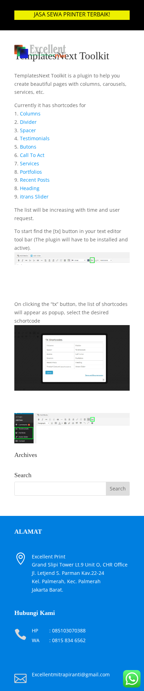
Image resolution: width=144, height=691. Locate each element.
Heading (29, 188)
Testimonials (35, 138)
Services (29, 163)
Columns (30, 113)
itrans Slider (34, 196)
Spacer (28, 130)
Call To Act (32, 155)
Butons (28, 146)
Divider (28, 122)
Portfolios (31, 171)
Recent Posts (35, 179)
